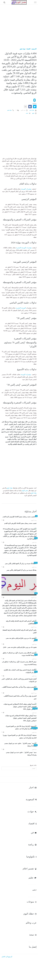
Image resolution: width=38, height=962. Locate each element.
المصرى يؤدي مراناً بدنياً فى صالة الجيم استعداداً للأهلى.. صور (19, 697)
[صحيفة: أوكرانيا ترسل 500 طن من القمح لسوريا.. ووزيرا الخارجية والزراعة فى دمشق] (19, 727)
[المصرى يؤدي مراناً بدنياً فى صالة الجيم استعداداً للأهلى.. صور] (19, 688)
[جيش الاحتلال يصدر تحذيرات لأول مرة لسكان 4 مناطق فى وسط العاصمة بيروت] (19, 654)
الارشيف (33, 49)
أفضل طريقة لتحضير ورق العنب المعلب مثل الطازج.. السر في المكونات (19, 680)
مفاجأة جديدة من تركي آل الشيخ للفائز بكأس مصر (21, 570)
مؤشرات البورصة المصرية (24, 247)
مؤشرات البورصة (26, 189)
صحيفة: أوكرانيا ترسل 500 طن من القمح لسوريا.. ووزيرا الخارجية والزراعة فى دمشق (19, 736)
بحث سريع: (33, 765)
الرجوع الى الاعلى (7, 956)
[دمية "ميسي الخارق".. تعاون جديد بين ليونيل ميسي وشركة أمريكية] (19, 744)
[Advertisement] (19, 25)
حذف (27, 113)
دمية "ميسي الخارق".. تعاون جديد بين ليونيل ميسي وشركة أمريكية (21, 754)
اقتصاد (28, 49)
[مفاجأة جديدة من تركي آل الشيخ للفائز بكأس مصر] (19, 563)
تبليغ (33, 113)
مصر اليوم (25, 490)
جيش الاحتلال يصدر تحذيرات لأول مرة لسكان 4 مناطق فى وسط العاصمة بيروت (19, 663)
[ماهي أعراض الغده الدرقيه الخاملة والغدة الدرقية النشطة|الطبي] (19, 622)
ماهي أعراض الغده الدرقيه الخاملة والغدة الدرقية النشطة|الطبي (19, 631)
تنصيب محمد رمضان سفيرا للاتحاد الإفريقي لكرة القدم (20, 523)
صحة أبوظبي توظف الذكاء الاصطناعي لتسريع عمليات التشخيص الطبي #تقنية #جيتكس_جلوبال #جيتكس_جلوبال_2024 (20, 718)
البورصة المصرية (21, 308)
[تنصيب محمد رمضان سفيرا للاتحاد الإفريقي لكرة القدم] (19, 517)
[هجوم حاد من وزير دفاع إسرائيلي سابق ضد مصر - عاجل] (19, 639)
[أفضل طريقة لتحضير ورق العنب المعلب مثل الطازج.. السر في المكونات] (19, 671)
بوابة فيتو (22, 49)
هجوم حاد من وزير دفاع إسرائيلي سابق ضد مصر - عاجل (19, 647)
